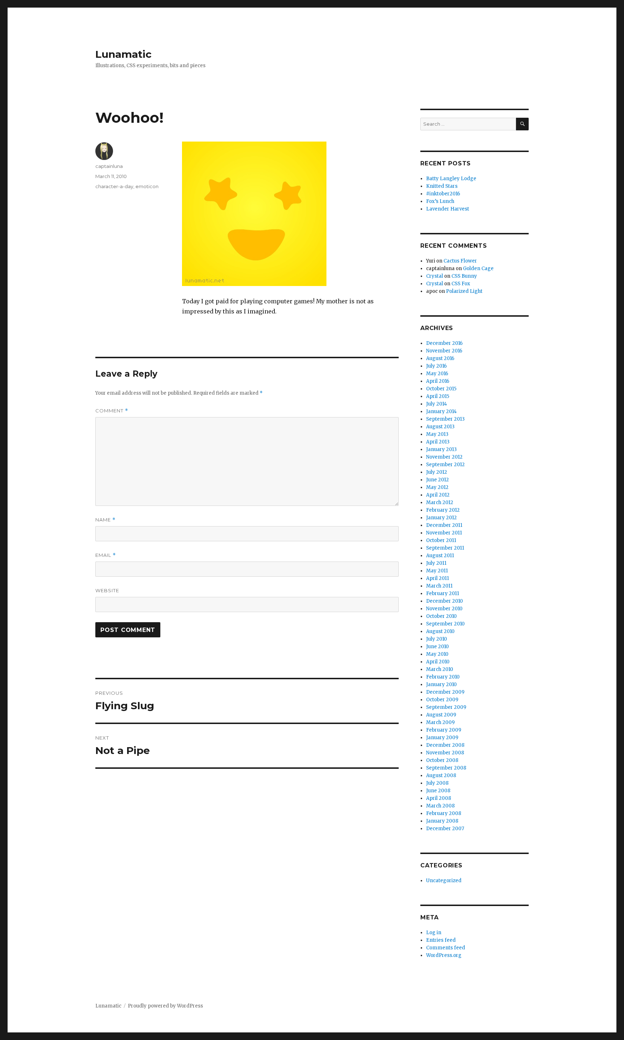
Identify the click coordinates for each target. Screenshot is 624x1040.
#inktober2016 (443, 194)
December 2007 (445, 829)
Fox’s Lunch (440, 201)
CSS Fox (460, 284)
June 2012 (437, 480)
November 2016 (444, 351)
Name (105, 520)
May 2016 (437, 373)
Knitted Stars (442, 186)
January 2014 (441, 411)
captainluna (109, 166)
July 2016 (436, 366)
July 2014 (436, 404)
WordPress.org (444, 955)
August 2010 (440, 631)
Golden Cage (478, 268)
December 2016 (444, 343)
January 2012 (441, 518)
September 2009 (446, 707)
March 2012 (439, 502)
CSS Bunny (464, 276)
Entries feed (441, 940)
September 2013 (445, 419)
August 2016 (440, 358)
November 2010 (444, 609)
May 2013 (437, 434)
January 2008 (442, 821)
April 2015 (437, 396)
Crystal (434, 276)
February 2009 (443, 730)
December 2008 (445, 745)
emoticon (147, 186)
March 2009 (440, 722)
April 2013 (438, 442)
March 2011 (439, 586)
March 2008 (440, 806)
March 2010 (439, 669)
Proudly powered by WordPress (165, 1006)
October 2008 (442, 760)
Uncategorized (444, 881)
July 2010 (436, 639)
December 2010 (444, 601)
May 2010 (437, 654)
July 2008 (437, 783)
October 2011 (441, 540)
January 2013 (441, 449)
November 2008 (445, 753)
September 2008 (446, 768)
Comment (111, 411)
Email (105, 555)
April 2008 (438, 798)
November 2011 (444, 533)
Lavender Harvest (447, 209)
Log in (433, 933)
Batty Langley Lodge (451, 179)
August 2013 (440, 427)
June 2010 (437, 647)
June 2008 (438, 791)
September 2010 (445, 624)
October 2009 (442, 700)
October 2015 (441, 389)
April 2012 (438, 495)
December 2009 (445, 692)
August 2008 (441, 775)
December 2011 (444, 525)
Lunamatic (123, 54)
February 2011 (442, 593)
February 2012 (443, 510)
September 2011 (445, 548)
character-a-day (114, 186)
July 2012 (436, 472)
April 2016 (437, 381)
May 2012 (437, 487)
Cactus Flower (460, 261)
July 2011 (436, 563)
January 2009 (442, 737)
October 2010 (441, 616)
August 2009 (441, 715)
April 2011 (437, 578)
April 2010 (438, 662)
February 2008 (443, 813)
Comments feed (445, 948)
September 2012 (445, 465)
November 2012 (444, 457)
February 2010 (443, 677)
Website (107, 590)
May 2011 (437, 571)
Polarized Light (464, 291)
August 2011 (440, 555)
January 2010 (441, 684)
